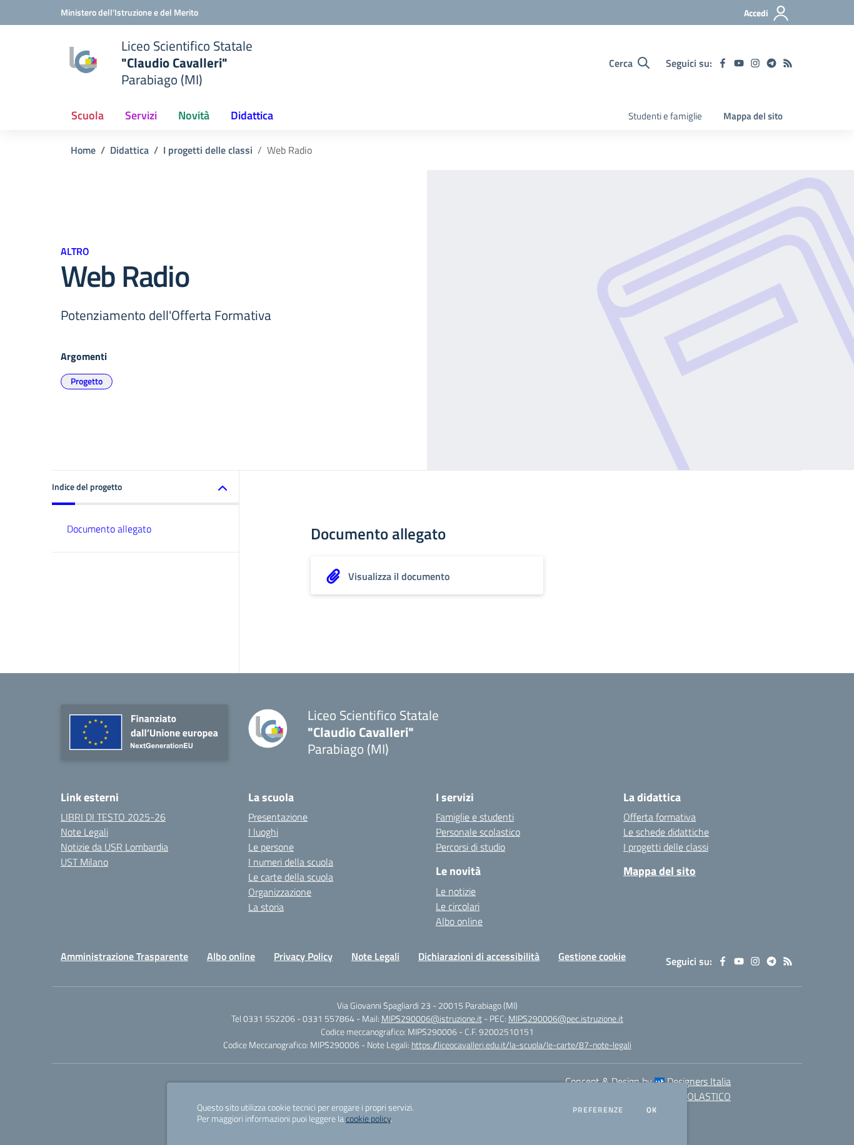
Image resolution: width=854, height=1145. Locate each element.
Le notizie (456, 891)
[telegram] (771, 63)
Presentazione (278, 816)
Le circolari (458, 906)
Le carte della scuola (290, 876)
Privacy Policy (303, 956)
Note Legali (84, 831)
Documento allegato (109, 528)
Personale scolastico (478, 831)
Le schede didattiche (666, 831)
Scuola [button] (87, 115)
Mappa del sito (753, 116)
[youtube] (739, 63)
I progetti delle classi (208, 150)
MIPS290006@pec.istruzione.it (565, 1018)
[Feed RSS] (787, 63)
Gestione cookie (592, 956)
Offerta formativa (659, 816)
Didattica (129, 150)
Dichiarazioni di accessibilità (479, 956)
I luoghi (263, 831)
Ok (652, 1110)
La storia (266, 906)
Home (83, 150)
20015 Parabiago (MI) (478, 1005)
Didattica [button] (252, 115)
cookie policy (368, 1119)
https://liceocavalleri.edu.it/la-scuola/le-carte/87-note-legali (521, 1044)
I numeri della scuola (290, 861)
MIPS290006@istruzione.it (431, 1018)
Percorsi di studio (470, 846)
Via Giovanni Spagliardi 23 (384, 1005)
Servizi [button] (141, 115)
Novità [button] (193, 115)
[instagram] (755, 63)
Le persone (271, 846)
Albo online (459, 921)
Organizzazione (279, 891)
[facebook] (722, 63)
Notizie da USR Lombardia (114, 846)
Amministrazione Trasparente (124, 956)
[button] (145, 488)
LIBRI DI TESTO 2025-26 (113, 816)
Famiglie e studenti (475, 816)
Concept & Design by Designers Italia (648, 1081)
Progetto (87, 381)
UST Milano (84, 861)
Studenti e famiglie (665, 116)
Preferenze (598, 1110)
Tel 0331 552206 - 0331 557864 (292, 1018)
